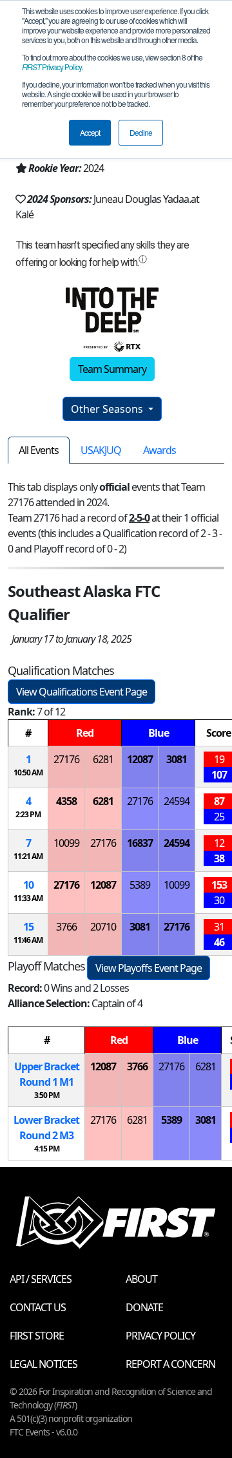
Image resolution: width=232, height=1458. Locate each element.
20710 (103, 927)
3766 (66, 927)
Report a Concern (170, 1364)
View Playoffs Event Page (148, 968)
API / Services (41, 1279)
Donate (144, 1307)
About (141, 1279)
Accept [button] (90, 132)
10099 (66, 843)
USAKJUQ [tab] (101, 450)
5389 (140, 885)
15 (28, 927)
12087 (140, 759)
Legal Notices (43, 1364)
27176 (66, 759)
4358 (66, 801)
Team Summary (112, 369)
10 (28, 885)
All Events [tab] (39, 450)
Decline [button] (141, 132)
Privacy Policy (51, 66)
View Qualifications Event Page (81, 692)
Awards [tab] (159, 450)
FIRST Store (37, 1336)
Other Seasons (108, 409)
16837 (140, 843)
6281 (103, 759)
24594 (176, 801)
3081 (176, 759)
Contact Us (38, 1307)
